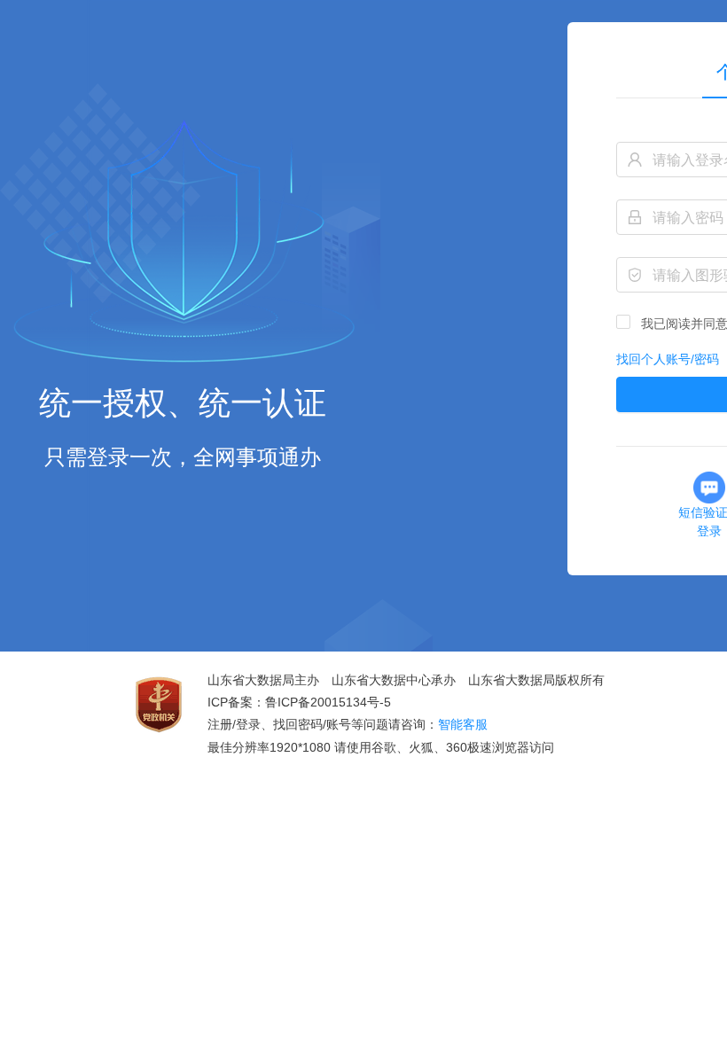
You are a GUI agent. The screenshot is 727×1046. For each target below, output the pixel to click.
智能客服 (463, 724)
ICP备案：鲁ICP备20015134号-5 (299, 702)
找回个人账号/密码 (667, 359)
